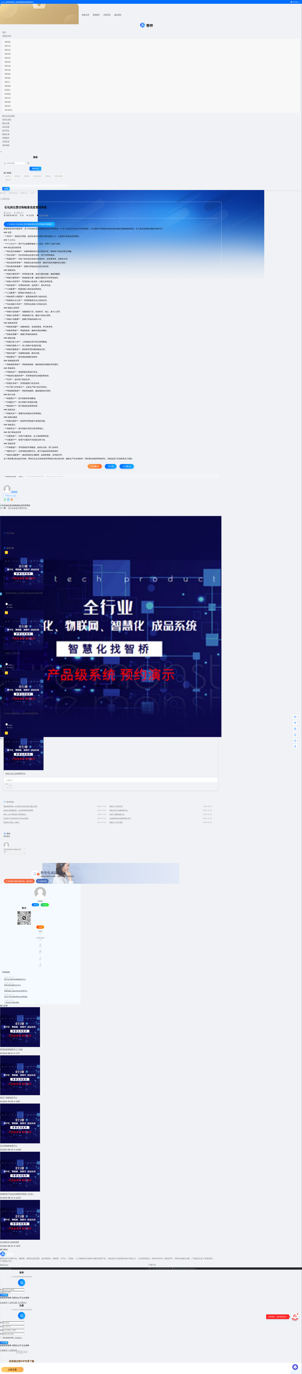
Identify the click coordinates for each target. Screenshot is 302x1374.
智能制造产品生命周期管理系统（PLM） (17, 1194)
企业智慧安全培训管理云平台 (120, 818)
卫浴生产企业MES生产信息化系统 (16, 818)
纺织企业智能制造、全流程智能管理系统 (18, 810)
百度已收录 (43, 215)
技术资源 (5, 127)
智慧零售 (7, 106)
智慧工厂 (7, 82)
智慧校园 (7, 86)
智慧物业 (7, 74)
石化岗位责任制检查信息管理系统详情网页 (30, 224)
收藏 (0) (95, 466)
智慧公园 (7, 70)
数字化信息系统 (8, 116)
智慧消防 (7, 78)
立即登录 (4, 1295)
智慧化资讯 (6, 119)
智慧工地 (7, 46)
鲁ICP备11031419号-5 (188, 1268)
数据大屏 (85, 15)
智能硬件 (96, 15)
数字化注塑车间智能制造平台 (15, 979)
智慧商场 (7, 94)
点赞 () (127, 466)
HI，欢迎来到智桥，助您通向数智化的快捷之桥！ (18, 2)
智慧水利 (7, 98)
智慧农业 (7, 50)
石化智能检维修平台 (8, 1146)
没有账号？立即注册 (8, 1302)
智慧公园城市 (59, 176)
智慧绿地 (48, 176)
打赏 (112, 466)
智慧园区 (7, 42)
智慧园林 (26, 176)
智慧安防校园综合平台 (12, 985)
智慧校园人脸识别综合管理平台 (15, 991)
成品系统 (117, 15)
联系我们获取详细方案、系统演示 (20, 881)
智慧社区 (7, 58)
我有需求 (43, 881)
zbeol (8, 213)
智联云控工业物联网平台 (15, 773)
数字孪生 (5, 130)
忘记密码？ (22, 1302)
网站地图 (176, 1268)
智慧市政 (7, 66)
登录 (6, 188)
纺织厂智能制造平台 (116, 814)
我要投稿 (6, 199)
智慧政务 (7, 62)
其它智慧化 (8, 110)
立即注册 (4, 1342)
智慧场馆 (7, 102)
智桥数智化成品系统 (11, 476)
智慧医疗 (7, 90)
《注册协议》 (18, 1338)
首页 (4, 32)
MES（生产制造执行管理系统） (15, 814)
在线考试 (8, 176)
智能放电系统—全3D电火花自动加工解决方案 (20, 806)
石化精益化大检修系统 (9, 1242)
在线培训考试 (37, 176)
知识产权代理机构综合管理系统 (15, 997)
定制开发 (107, 15)
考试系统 (17, 176)
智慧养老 (7, 54)
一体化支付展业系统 (11, 1002)
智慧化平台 (6, 36)
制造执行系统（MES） (12, 822)
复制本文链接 (11, 496)
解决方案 (5, 123)
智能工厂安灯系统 (116, 822)
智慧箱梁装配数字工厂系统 (11, 1049)
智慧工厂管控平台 (116, 806)
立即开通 (12, 1369)
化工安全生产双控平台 (17, 508)
